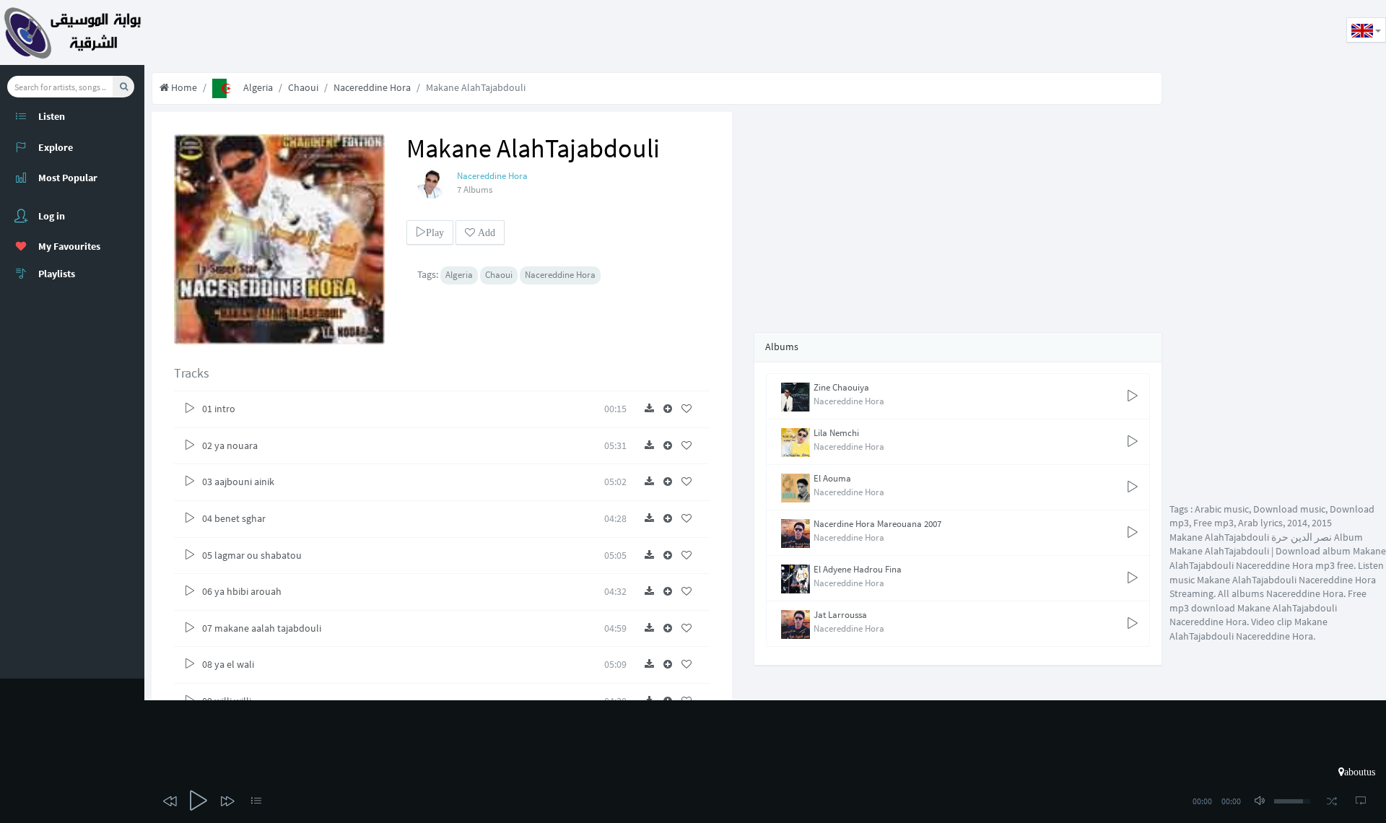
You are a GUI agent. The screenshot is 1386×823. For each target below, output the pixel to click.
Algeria (257, 87)
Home (183, 87)
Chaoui (303, 87)
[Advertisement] (407, 32)
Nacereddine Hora (372, 87)
